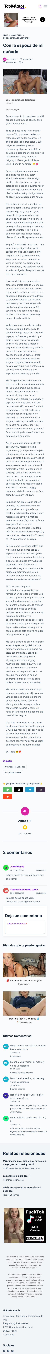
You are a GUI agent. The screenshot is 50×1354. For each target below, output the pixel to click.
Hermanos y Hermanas (13, 1180)
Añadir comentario (17, 923)
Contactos (8, 1334)
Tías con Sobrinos (11, 1195)
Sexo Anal (35, 1168)
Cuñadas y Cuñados (15, 767)
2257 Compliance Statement (18, 1327)
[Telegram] (29, 789)
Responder (41, 870)
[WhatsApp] (7, 789)
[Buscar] (40, 6)
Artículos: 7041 (24, 834)
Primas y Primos (22, 1168)
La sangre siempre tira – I (16, 1175)
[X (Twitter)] (18, 789)
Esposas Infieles (13, 772)
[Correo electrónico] (40, 789)
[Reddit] (7, 796)
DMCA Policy (10, 1330)
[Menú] (45, 6)
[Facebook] (4, 1351)
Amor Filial (11, 62)
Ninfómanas (8, 1168)
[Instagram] (12, 1351)
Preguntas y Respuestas (15, 1323)
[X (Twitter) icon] (25, 827)
